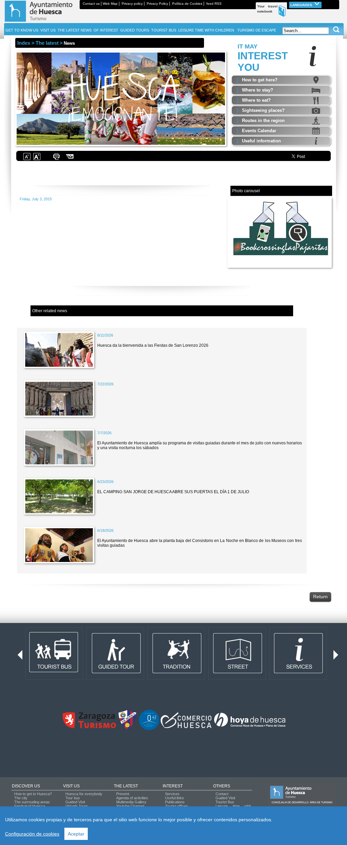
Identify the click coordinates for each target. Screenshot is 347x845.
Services (172, 794)
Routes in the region (263, 120)
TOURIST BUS (163, 30)
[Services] (298, 678)
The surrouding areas (32, 802)
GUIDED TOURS (134, 30)
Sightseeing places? (263, 110)
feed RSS (214, 3)
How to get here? (260, 79)
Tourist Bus (225, 802)
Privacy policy (132, 3)
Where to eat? (256, 100)
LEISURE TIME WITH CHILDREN (206, 30)
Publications (175, 802)
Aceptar (76, 834)
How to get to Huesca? (33, 794)
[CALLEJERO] (237, 678)
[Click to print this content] (56, 159)
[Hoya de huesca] (250, 726)
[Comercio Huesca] (186, 726)
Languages (301, 5)
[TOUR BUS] (54, 678)
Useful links (174, 798)
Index (23, 43)
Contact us (91, 3)
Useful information (261, 140)
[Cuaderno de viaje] (336, 3)
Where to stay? (257, 90)
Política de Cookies (187, 3)
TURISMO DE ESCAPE (256, 30)
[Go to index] (42, 21)
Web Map (110, 3)
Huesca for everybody (83, 794)
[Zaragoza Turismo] (89, 726)
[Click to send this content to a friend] (70, 159)
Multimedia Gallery (131, 802)
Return (320, 596)
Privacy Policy (157, 3)
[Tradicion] (176, 678)
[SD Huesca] (127, 728)
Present (122, 794)
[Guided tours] (115, 678)
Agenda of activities (132, 798)
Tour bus (72, 798)
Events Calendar (259, 130)
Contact (222, 794)
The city (20, 798)
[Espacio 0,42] (149, 728)
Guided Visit (75, 802)
